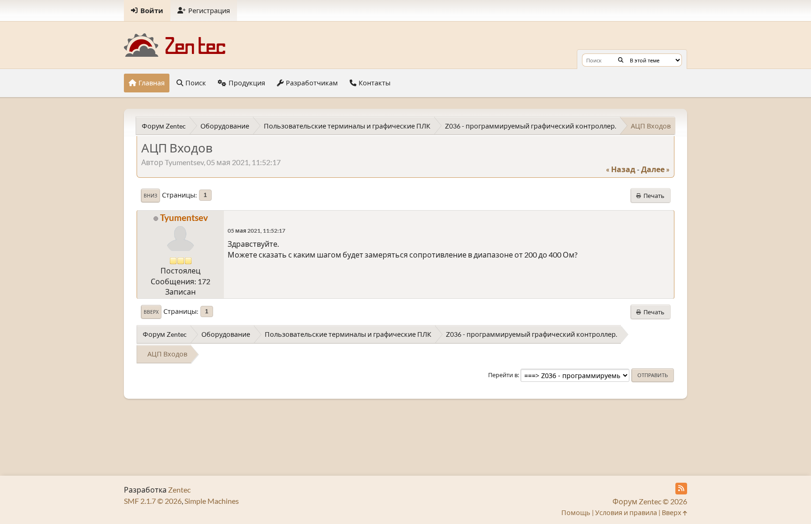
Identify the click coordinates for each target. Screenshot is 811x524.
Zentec (179, 489)
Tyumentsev (184, 217)
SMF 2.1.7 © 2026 (153, 500)
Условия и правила (626, 512)
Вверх (151, 312)
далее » (655, 169)
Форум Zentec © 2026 (649, 501)
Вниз (150, 195)
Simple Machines (211, 500)
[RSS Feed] (681, 488)
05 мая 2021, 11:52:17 (256, 231)
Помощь (575, 512)
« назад (620, 169)
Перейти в (503, 375)
